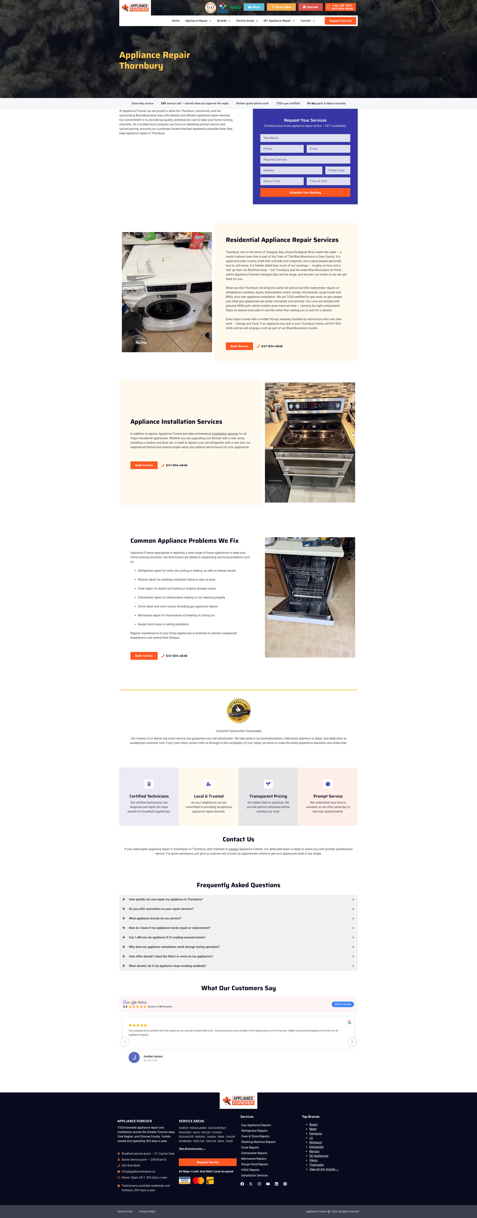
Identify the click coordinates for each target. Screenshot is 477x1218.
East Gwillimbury (217, 1127)
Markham (200, 1136)
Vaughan (211, 1136)
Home (175, 20)
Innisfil (229, 1140)
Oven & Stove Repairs (255, 1136)
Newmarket (185, 1132)
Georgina (217, 1132)
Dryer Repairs (250, 1147)
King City (206, 1132)
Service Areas (245, 20)
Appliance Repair (196, 20)
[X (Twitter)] (252, 1184)
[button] (352, 1041)
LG (311, 1138)
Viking (313, 1160)
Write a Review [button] (342, 1004)
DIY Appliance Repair (277, 20)
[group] (238, 1044)
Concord (230, 1136)
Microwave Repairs (253, 1158)
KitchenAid (316, 1147)
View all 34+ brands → (324, 1169)
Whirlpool (315, 1142)
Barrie (221, 1140)
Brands (222, 20)
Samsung (315, 1133)
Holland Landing (198, 1127)
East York (211, 1140)
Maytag (314, 1151)
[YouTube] (269, 1184)
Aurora (196, 1132)
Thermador (316, 1165)
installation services (225, 433)
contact (233, 849)
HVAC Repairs (250, 1170)
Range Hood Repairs (254, 1164)
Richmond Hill (186, 1136)
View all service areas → (192, 1148)
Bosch (313, 1124)
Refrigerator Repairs (254, 1131)
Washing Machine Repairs (258, 1142)
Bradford (183, 1127)
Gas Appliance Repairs (256, 1125)
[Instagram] (260, 1184)
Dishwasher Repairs (254, 1153)
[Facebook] (243, 1184)
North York (198, 1140)
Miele (312, 1129)
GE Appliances (318, 1156)
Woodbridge (185, 1140)
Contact (306, 20)
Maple (221, 1136)
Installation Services (254, 1175)
